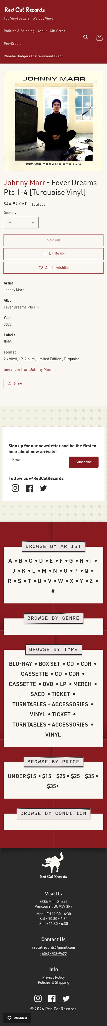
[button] (89, 38)
